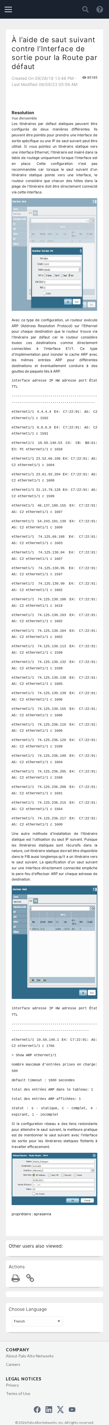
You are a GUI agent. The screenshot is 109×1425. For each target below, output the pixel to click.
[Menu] (8, 9)
